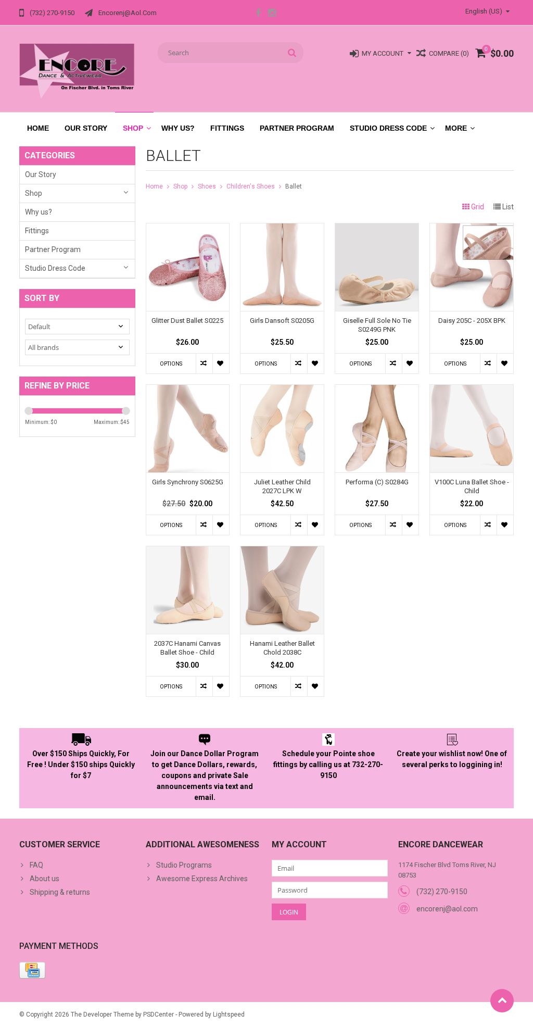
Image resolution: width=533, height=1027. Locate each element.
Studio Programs (184, 865)
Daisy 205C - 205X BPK (471, 320)
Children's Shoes (250, 186)
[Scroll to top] (502, 1000)
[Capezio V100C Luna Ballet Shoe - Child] (471, 390)
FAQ (36, 865)
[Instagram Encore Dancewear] (272, 14)
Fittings (227, 128)
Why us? (178, 128)
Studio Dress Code (388, 128)
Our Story (86, 128)
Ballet (293, 186)
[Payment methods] (32, 970)
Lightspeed (229, 1014)
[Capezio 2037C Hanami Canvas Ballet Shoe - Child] (188, 551)
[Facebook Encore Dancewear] (258, 14)
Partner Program (297, 128)
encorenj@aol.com (447, 909)
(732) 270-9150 (441, 891)
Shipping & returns (60, 892)
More (456, 128)
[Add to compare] (204, 363)
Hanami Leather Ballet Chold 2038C (282, 648)
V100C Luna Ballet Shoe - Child (472, 486)
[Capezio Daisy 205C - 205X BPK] (471, 228)
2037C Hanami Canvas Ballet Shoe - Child (187, 648)
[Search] (292, 52)
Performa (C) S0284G (377, 482)
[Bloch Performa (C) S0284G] (376, 390)
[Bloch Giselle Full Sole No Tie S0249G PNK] (376, 228)
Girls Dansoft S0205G (282, 320)
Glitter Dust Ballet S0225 (187, 320)
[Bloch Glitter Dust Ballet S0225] (188, 228)
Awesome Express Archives (202, 878)
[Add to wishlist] (220, 363)
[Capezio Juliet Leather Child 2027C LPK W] (282, 390)
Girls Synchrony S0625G (187, 482)
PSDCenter (158, 1014)
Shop (133, 128)
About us (44, 878)
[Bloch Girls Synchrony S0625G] (188, 390)
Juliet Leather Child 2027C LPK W (282, 486)
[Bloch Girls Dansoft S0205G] (282, 228)
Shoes (207, 186)
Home (38, 128)
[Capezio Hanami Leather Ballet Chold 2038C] (282, 551)
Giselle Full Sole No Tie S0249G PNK (377, 325)
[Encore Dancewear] (77, 71)
